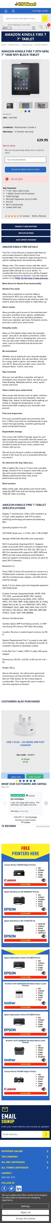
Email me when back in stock (25, 169)
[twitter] (11, 1188)
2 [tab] (20, 781)
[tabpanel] (10, 106)
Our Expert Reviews (26, 239)
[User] (13, 10)
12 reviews (24, 216)
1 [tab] (17, 781)
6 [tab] (34, 781)
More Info (16, 777)
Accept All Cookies (25, 1218)
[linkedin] (19, 1188)
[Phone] (41, 27)
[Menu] (6, 11)
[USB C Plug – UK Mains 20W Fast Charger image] (25, 725)
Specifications (26, 233)
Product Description (26, 226)
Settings (25, 1206)
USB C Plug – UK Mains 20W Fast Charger (25, 744)
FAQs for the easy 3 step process (31, 278)
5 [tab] (31, 781)
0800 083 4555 (8, 1177)
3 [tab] (24, 781)
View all (5, 787)
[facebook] (4, 1188)
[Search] (45, 18)
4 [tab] (27, 781)
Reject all (25, 1212)
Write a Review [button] (39, 216)
